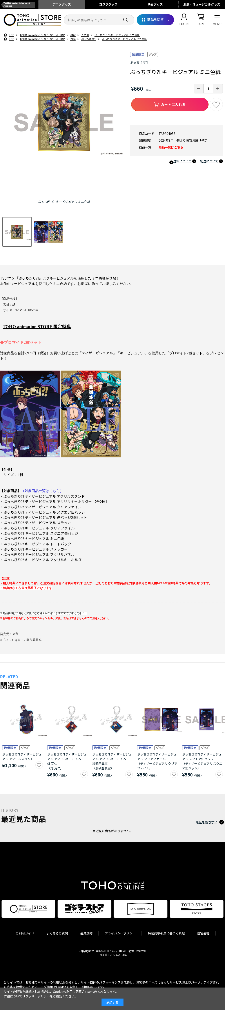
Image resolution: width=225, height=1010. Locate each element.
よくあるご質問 (57, 933)
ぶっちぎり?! (139, 62)
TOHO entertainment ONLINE (16, 4)
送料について (182, 161)
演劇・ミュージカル (201, 4)
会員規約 (86, 933)
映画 (155, 4)
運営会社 (203, 933)
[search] (125, 20)
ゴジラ (108, 4)
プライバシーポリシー (120, 933)
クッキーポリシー (37, 996)
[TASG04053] (17, 232)
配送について (209, 161)
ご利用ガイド (25, 933)
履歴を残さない (206, 822)
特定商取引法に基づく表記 (166, 933)
